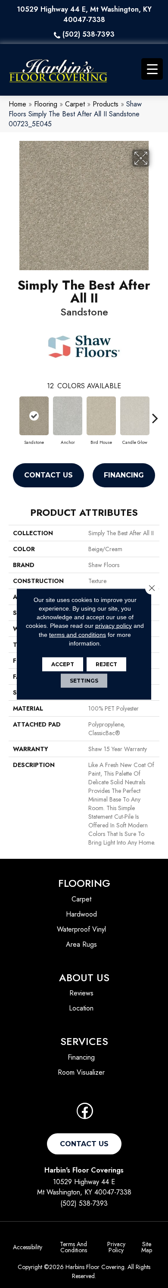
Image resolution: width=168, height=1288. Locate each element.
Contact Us (48, 475)
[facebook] (85, 1114)
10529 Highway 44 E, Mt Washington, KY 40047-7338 (84, 14)
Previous (12, 413)
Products (105, 104)
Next (155, 413)
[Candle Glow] (135, 415)
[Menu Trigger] (152, 69)
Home (17, 104)
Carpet (75, 104)
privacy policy (113, 625)
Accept (62, 664)
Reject (106, 664)
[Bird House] (101, 415)
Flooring (45, 104)
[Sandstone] (34, 415)
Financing (124, 475)
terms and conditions (77, 634)
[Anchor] (67, 415)
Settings (84, 680)
